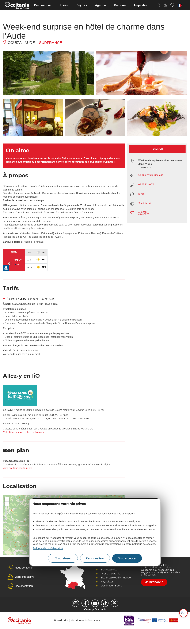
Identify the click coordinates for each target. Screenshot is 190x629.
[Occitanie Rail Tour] (20, 405)
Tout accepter (127, 558)
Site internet (144, 203)
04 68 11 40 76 (146, 184)
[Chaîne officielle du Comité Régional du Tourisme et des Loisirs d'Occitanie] (95, 603)
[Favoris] (172, 5)
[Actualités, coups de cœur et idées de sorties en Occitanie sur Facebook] (85, 603)
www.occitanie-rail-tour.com (17, 468)
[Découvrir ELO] (183, 613)
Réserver (157, 149)
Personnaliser (95, 558)
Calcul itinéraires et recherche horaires (23, 432)
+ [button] (7, 499)
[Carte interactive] (165, 5)
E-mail (141, 194)
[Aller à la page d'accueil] (17, 5)
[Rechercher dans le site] (158, 5)
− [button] (7, 504)
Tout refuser (63, 558)
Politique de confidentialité (48, 548)
